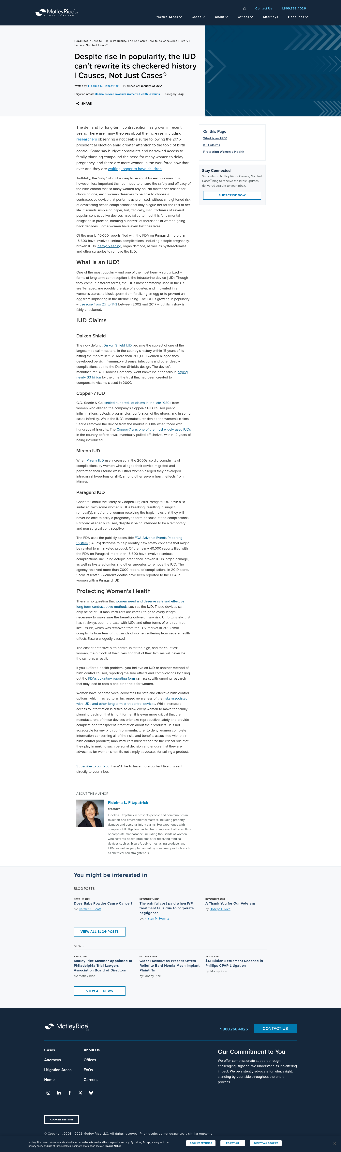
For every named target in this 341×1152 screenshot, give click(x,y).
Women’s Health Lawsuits (143, 94)
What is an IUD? (215, 138)
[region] (170, 1144)
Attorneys (270, 17)
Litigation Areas (57, 1069)
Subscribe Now (232, 195)
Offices (243, 17)
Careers (90, 1079)
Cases (196, 17)
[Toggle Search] (244, 8)
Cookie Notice (113, 1146)
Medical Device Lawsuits (110, 94)
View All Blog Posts (100, 931)
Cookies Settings (61, 1119)
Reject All (232, 1143)
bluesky (91, 1093)
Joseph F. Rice (220, 909)
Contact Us (263, 8)
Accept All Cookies (266, 1143)
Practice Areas (166, 17)
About (219, 17)
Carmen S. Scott (90, 909)
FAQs (88, 1069)
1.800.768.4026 (293, 8)
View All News (99, 991)
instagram (48, 1093)
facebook (70, 1093)
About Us (92, 1050)
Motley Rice (68, 1029)
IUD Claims (211, 145)
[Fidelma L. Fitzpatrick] (90, 813)
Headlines (296, 17)
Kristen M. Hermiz (156, 918)
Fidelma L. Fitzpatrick (103, 86)
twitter (80, 1093)
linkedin (59, 1093)
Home (49, 1079)
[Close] (334, 1143)
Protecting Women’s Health (223, 151)
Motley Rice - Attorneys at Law (56, 12)
